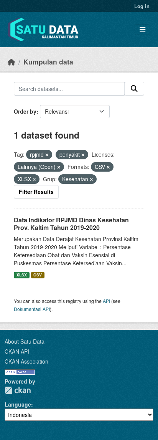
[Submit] (134, 89)
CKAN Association (26, 361)
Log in (142, 6)
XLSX (21, 275)
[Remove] (46, 155)
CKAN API (17, 351)
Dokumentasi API (32, 309)
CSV (37, 275)
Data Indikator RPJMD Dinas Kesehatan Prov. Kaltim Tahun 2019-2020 (71, 223)
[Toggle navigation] (142, 29)
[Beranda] (11, 61)
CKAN (18, 390)
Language (18, 404)
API (106, 301)
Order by (25, 111)
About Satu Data (24, 341)
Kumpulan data (48, 61)
